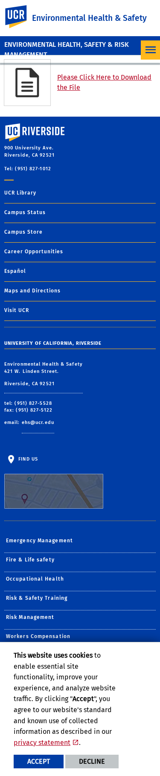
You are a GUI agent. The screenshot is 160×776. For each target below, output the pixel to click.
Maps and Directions (32, 291)
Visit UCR (16, 310)
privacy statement (42, 743)
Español (15, 271)
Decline (92, 761)
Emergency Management (39, 541)
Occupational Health (35, 579)
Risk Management (30, 617)
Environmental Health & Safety (89, 18)
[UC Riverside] (21, 17)
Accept (38, 761)
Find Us (27, 459)
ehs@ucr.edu (38, 422)
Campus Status (25, 212)
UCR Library (20, 193)
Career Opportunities (33, 252)
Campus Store (23, 232)
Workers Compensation (38, 636)
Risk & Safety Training (36, 598)
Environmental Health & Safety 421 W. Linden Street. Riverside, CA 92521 (43, 374)
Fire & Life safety (30, 560)
